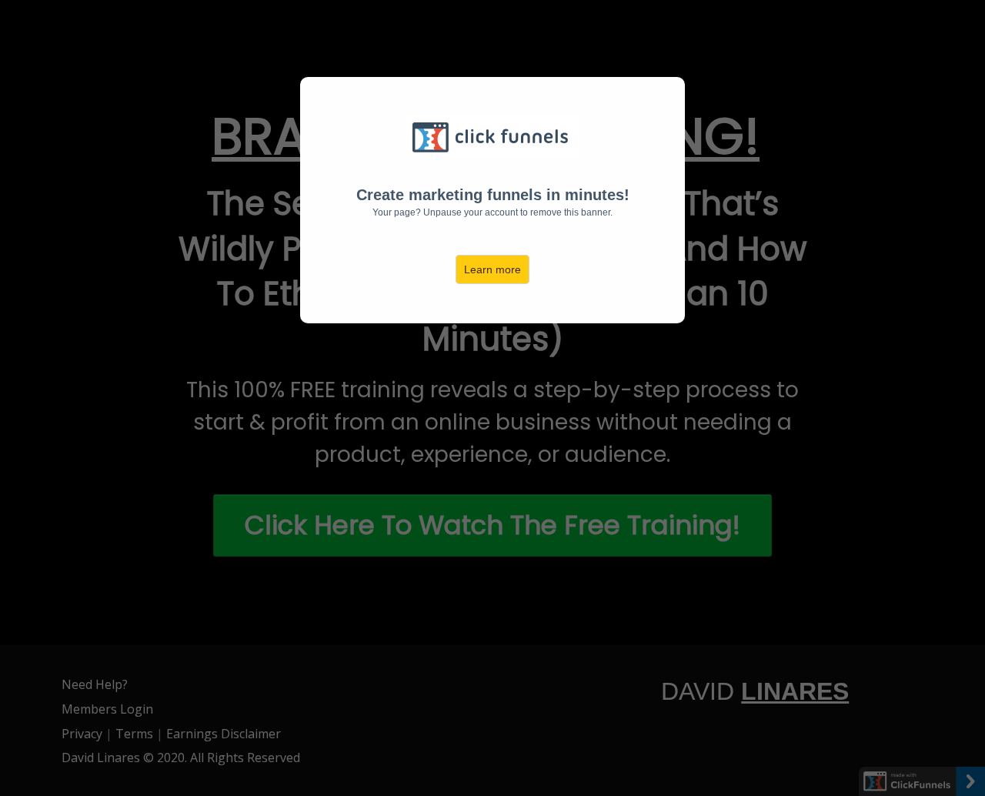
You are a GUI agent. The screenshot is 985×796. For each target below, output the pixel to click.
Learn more (492, 269)
